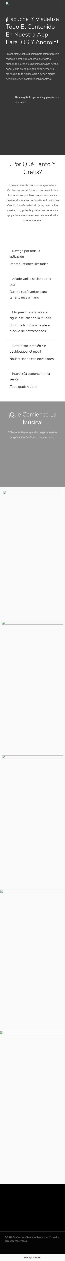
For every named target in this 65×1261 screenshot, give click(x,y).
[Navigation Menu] (57, 4)
